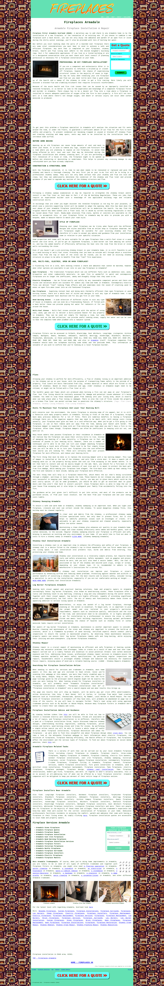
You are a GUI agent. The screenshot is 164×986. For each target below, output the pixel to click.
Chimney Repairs (65, 969)
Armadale (94, 340)
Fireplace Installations (87, 911)
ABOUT (113, 17)
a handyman (68, 873)
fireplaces (45, 808)
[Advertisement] (82, 113)
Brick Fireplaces (50, 918)
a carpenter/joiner (89, 875)
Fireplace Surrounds (110, 911)
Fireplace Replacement (120, 913)
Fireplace (37, 333)
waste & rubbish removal (67, 871)
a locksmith (67, 868)
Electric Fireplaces (75, 913)
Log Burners (38, 913)
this (65, 714)
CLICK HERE (77, 536)
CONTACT (119, 17)
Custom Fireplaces (66, 911)
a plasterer (92, 873)
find (40, 795)
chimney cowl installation (100, 769)
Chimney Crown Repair (65, 925)
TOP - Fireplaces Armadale (44, 958)
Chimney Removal (47, 925)
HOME (102, 17)
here (85, 815)
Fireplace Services (84, 916)
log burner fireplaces (62, 591)
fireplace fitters (41, 866)
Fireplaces (125, 911)
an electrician (94, 868)
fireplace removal (111, 762)
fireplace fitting (77, 762)
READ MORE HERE (39, 581)
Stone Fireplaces (75, 920)
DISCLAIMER (127, 17)
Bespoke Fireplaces (47, 911)
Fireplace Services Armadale (51, 822)
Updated (57, 969)
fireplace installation (99, 815)
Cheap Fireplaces (55, 913)
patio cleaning (60, 875)
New (52, 969)
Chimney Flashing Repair (87, 925)
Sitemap (34, 969)
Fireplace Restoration (107, 922)
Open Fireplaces (112, 920)
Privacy (130, 969)
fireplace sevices (109, 776)
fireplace (96, 345)
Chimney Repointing (108, 925)
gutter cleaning (40, 868)
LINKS (107, 17)
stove (118, 616)
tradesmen (45, 878)
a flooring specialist (94, 866)
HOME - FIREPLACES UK (82, 962)
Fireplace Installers (97, 913)
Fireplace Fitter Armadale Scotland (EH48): (53, 33)
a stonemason (97, 871)
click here (117, 733)
